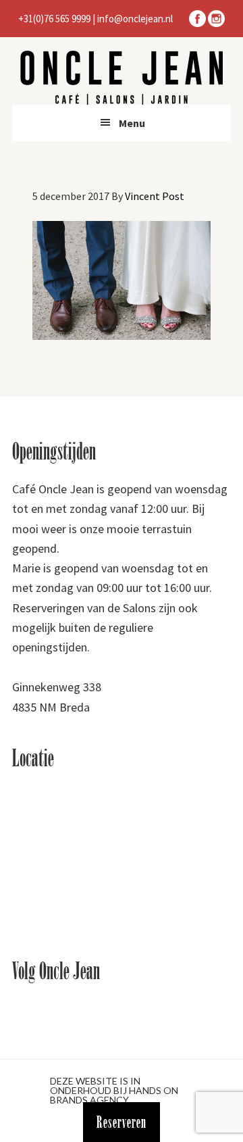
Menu (132, 123)
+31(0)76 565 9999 (54, 18)
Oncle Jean (121, 78)
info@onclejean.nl (135, 18)
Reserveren (121, 1122)
